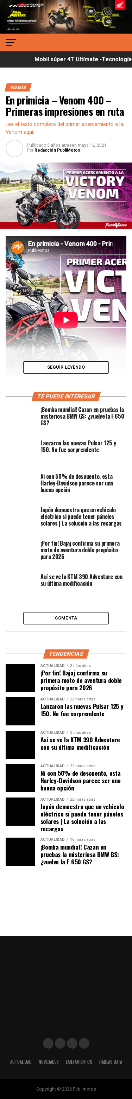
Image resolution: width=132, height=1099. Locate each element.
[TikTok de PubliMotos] (72, 1043)
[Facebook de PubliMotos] (48, 1043)
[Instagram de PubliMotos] (60, 1043)
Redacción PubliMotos (57, 150)
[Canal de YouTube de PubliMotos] (84, 1043)
